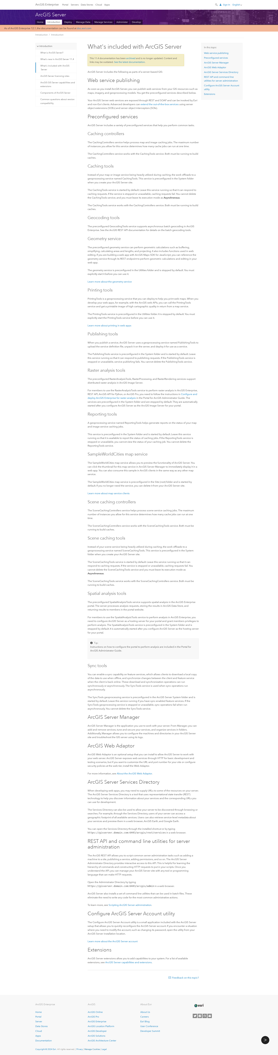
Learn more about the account (113, 941)
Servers (75, 4)
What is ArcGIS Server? (51, 52)
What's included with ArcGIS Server (54, 67)
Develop (136, 22)
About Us (145, 1012)
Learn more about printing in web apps (109, 325)
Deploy (68, 22)
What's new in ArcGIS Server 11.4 (57, 59)
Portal (65, 4)
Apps (107, 4)
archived (130, 58)
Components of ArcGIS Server (55, 93)
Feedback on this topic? (185, 977)
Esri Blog (145, 1021)
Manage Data (83, 22)
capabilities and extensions (128, 962)
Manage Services (103, 22)
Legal (104, 1049)
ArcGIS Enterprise (47, 4)
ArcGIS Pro (93, 1016)
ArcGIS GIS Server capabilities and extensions (57, 84)
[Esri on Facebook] (200, 1016)
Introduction (53, 22)
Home (40, 22)
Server (38, 1021)
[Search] (216, 4)
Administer (122, 22)
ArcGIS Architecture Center (102, 1040)
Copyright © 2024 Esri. (46, 1049)
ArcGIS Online (95, 1012)
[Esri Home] (199, 1005)
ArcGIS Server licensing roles (54, 76)
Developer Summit (150, 1031)
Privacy (79, 1049)
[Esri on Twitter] (195, 1016)
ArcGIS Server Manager (216, 62)
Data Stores (87, 4)
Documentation (43, 1040)
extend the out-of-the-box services (160, 104)
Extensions (209, 94)
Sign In (226, 4)
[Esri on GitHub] (205, 1016)
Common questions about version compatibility (57, 101)
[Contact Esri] (209, 1016)
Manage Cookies (92, 1049)
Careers (144, 1016)
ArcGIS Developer (97, 1031)
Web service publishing (216, 53)
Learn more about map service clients (109, 493)
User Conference (149, 1026)
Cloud (98, 4)
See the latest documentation (129, 62)
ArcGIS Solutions (96, 1035)
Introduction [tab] (45, 46)
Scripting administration (130, 905)
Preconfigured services (216, 57)
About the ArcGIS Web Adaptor (134, 773)
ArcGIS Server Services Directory (221, 72)
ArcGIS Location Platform (101, 1026)
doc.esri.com (84, 28)
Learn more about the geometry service (110, 281)
